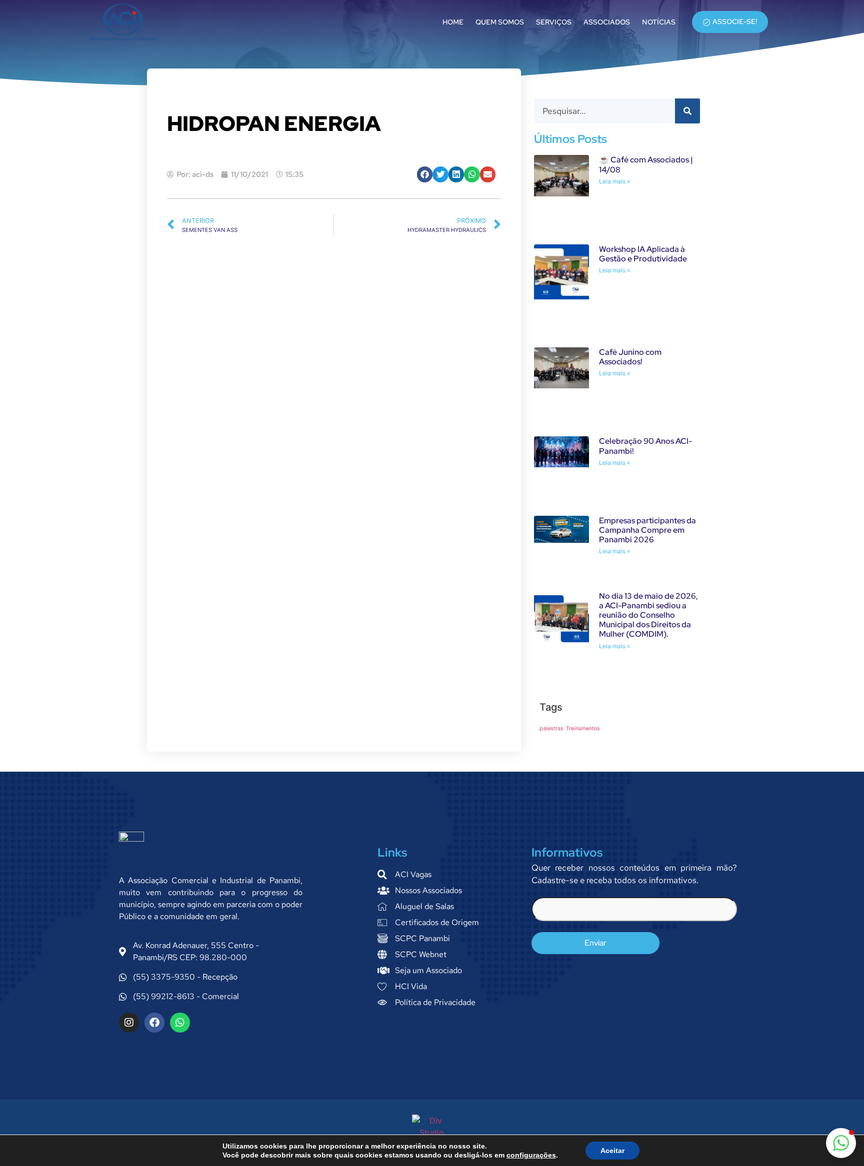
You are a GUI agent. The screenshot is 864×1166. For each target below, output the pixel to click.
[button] (425, 174)
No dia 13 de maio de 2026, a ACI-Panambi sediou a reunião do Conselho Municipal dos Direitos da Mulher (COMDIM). (648, 615)
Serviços (554, 21)
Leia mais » (614, 181)
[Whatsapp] (180, 1023)
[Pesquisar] (687, 110)
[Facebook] (154, 1023)
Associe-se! (734, 21)
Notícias (659, 21)
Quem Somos (500, 21)
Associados (607, 21)
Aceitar (612, 1151)
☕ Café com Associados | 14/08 (646, 164)
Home (453, 21)
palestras (552, 728)
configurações (531, 1155)
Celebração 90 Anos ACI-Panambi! (645, 446)
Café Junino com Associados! (630, 357)
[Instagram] (129, 1023)
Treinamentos (583, 728)
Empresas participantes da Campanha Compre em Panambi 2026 (647, 530)
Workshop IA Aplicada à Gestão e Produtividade (643, 254)
